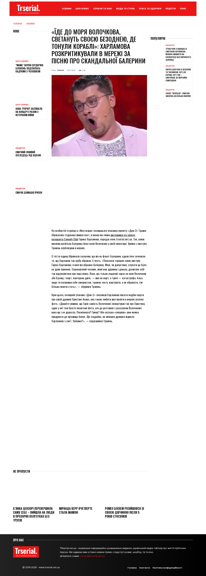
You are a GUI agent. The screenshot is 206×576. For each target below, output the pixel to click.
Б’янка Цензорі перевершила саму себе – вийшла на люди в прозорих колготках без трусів (33, 514)
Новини (31, 23)
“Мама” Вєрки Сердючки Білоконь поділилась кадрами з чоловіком (29, 68)
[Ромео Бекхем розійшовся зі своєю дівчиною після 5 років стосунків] (126, 490)
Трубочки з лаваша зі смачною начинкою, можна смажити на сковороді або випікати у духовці (178, 54)
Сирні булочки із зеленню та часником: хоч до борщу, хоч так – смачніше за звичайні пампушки (178, 75)
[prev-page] (152, 107)
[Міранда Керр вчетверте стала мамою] (80, 490)
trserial (60, 70)
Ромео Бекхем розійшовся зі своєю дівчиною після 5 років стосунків (124, 512)
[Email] (105, 163)
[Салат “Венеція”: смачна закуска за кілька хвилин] (157, 93)
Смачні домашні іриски (29, 192)
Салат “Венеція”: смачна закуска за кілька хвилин (178, 94)
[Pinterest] (92, 163)
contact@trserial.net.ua (92, 556)
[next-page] (157, 107)
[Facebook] (78, 163)
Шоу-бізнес (22, 61)
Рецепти (20, 148)
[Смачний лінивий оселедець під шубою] (30, 133)
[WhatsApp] (98, 163)
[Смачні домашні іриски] (30, 174)
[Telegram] (112, 163)
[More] (126, 163)
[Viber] (119, 163)
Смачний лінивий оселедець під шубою (28, 153)
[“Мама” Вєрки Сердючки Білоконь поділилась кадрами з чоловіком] (30, 46)
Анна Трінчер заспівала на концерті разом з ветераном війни (29, 112)
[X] (85, 163)
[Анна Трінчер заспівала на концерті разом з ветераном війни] (30, 90)
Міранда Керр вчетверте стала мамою (75, 510)
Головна (17, 23)
